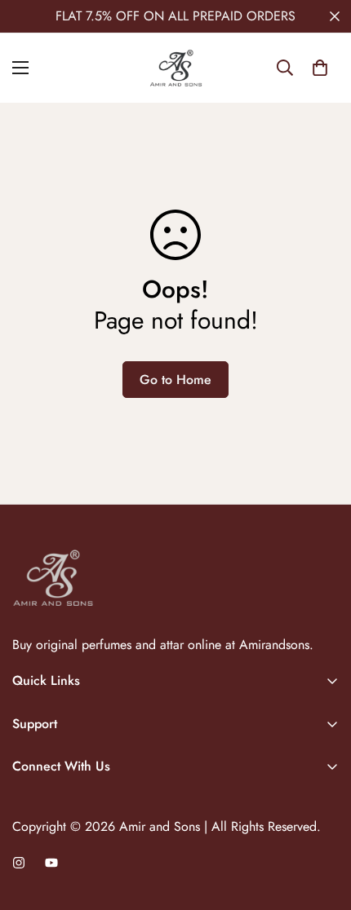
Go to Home (175, 379)
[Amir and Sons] (175, 68)
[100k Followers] (18, 862)
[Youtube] (51, 862)
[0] (320, 67)
